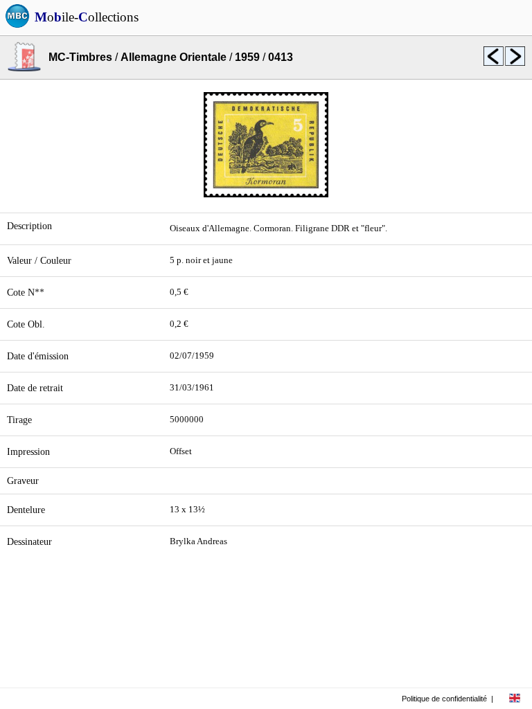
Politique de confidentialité (444, 698)
